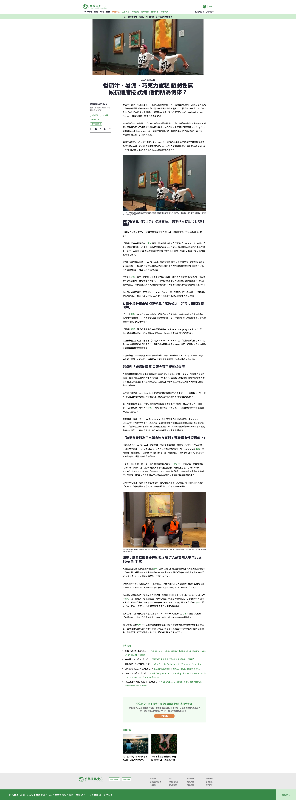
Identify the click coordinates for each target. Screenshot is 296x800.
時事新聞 (88, 11)
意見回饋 (209, 785)
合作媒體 (209, 782)
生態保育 (125, 11)
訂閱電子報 (199, 11)
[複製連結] (110, 129)
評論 (96, 11)
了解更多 (108, 794)
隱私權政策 (173, 785)
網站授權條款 (173, 782)
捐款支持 (210, 11)
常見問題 (190, 782)
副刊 (108, 11)
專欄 (102, 11)
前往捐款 (164, 716)
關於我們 (190, 778)
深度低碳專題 (96, 124)
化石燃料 (104, 115)
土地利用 (154, 11)
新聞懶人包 (103, 104)
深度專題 (116, 11)
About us (209, 778)
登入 (210, 6)
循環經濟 (145, 11)
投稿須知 (153, 785)
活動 (170, 778)
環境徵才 (153, 778)
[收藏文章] (91, 129)
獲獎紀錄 (190, 785)
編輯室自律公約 (155, 782)
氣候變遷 (135, 11)
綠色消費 (164, 11)
